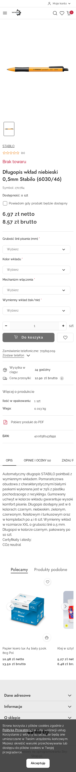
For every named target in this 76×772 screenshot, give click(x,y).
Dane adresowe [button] (17, 695)
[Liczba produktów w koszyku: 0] (68, 13)
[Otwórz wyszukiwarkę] (55, 13)
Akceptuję (38, 763)
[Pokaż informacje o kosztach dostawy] (62, 378)
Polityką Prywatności (18, 730)
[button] (14, 153)
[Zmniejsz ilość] (6, 326)
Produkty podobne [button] (50, 570)
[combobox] (36, 249)
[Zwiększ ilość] (63, 326)
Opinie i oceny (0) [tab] (37, 460)
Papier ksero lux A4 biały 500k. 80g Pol (25, 650)
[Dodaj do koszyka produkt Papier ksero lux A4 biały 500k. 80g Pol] (47, 637)
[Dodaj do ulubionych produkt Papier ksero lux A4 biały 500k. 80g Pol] (47, 582)
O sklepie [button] (12, 717)
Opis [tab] (9, 460)
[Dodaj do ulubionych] (65, 337)
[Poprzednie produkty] (10, 606)
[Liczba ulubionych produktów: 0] (62, 13)
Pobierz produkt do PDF (27, 422)
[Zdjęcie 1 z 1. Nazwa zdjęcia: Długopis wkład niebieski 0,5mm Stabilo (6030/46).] (9, 129)
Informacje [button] (13, 706)
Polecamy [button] (19, 570)
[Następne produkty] (65, 606)
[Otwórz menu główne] (5, 13)
